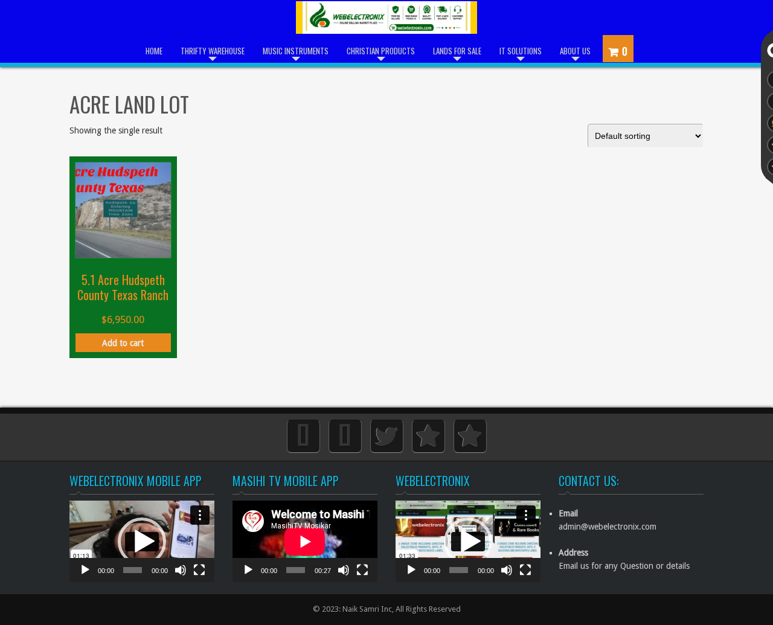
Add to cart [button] (123, 343)
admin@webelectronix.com (607, 526)
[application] (141, 541)
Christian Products (381, 51)
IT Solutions (520, 51)
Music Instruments (296, 51)
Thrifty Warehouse (213, 51)
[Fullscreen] (199, 576)
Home (154, 51)
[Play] (85, 576)
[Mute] (181, 576)
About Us (575, 51)
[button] (142, 542)
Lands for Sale (457, 51)
